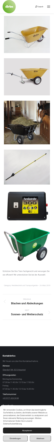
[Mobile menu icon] (48, 6)
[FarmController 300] (27, 206)
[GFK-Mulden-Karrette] (27, 34)
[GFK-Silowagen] (27, 76)
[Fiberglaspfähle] (27, 167)
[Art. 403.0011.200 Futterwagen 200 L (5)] (27, 244)
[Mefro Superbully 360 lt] (27, 122)
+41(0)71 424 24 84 (11, 398)
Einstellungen (15, 438)
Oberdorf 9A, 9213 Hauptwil (14, 370)
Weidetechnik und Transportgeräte (25, 285)
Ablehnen (40, 438)
